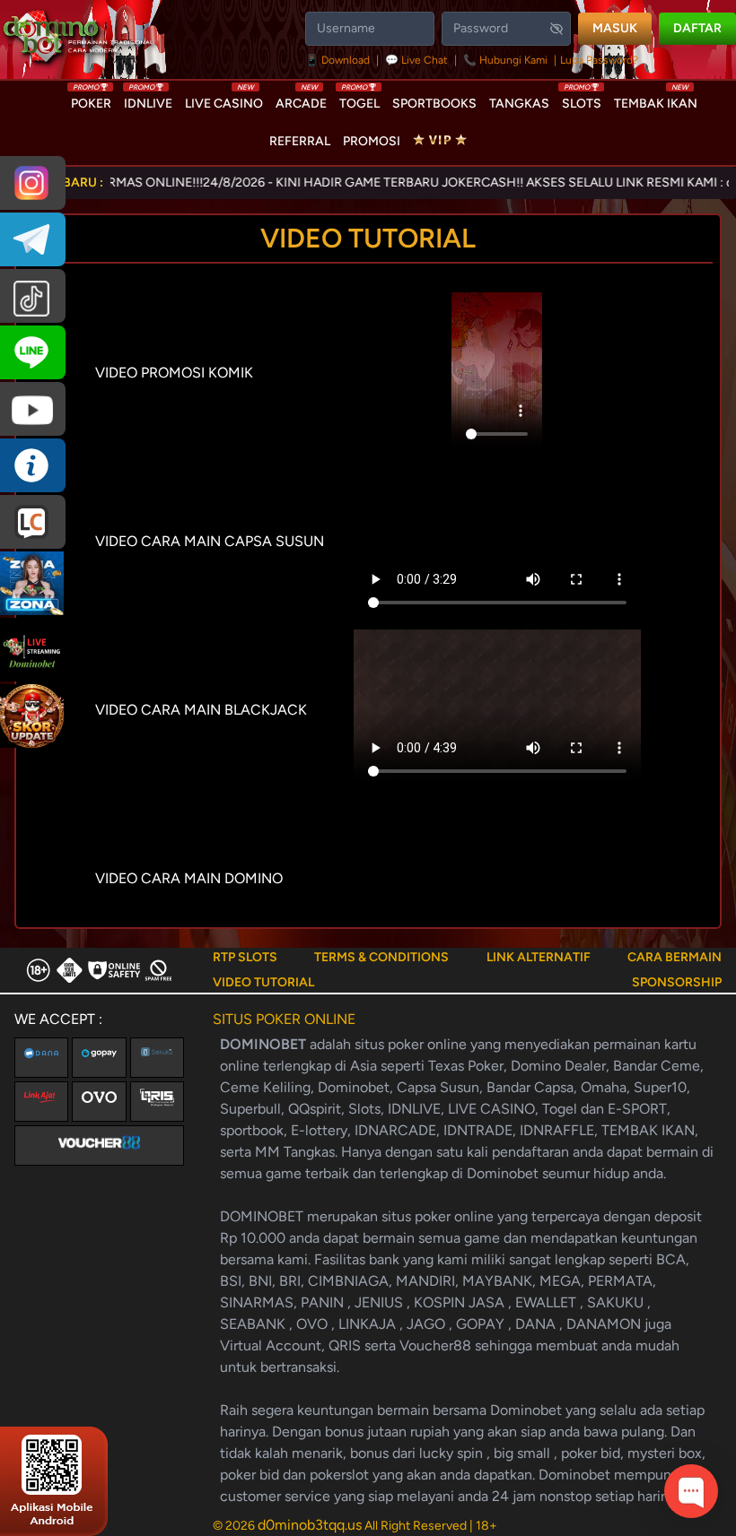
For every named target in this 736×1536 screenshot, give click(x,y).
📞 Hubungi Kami (505, 60)
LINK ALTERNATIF (538, 957)
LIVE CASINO (224, 99)
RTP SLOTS (245, 957)
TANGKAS (519, 103)
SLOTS (581, 99)
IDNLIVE (148, 99)
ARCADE (301, 99)
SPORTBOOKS (434, 103)
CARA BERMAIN (674, 957)
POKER (91, 99)
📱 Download (338, 60)
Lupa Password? (599, 60)
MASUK (614, 28)
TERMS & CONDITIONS (381, 957)
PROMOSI (371, 141)
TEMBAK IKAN (655, 99)
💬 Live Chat (416, 60)
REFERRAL (299, 141)
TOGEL (359, 99)
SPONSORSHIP (677, 982)
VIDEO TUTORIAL (263, 982)
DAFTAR (697, 28)
